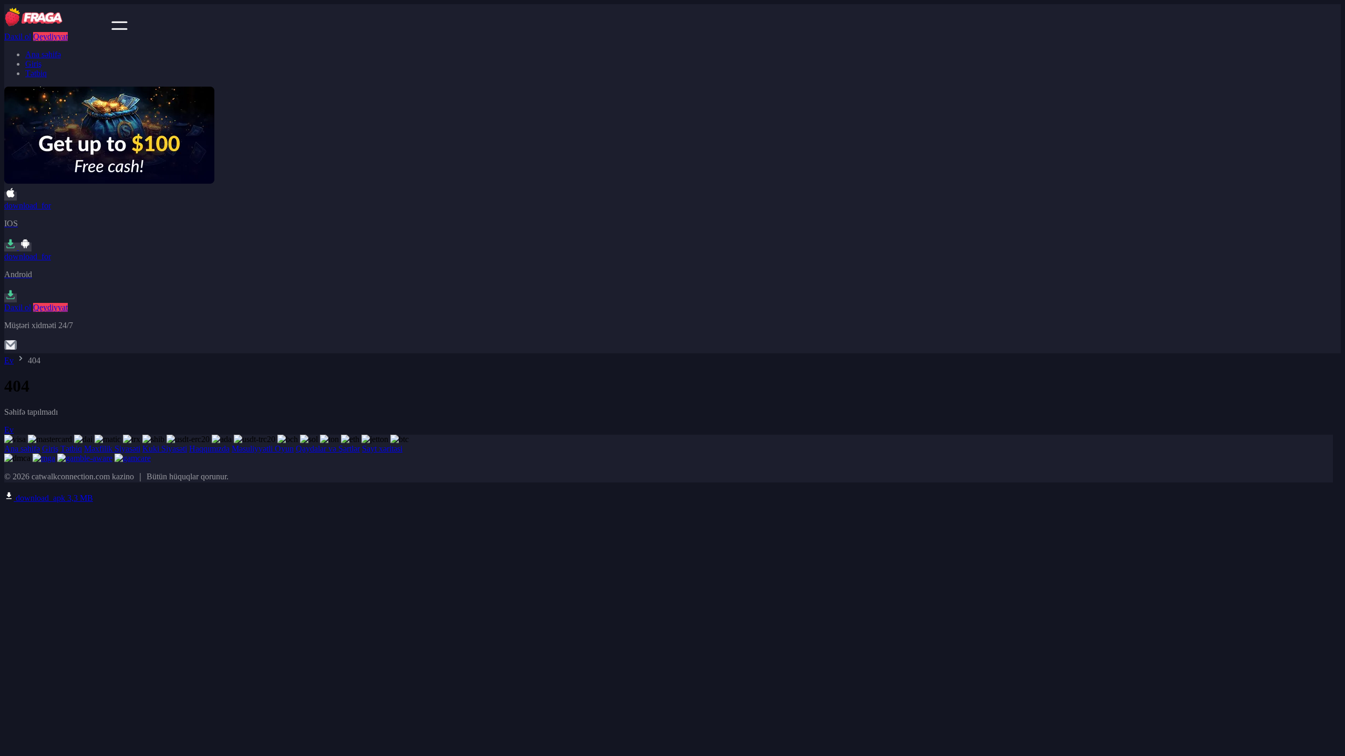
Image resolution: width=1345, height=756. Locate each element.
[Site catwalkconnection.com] (56, 27)
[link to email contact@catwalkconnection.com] (10, 348)
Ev (9, 360)
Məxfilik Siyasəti (112, 448)
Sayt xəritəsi (382, 448)
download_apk (53, 498)
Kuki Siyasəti (164, 448)
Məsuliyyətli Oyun (263, 448)
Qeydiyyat (50, 36)
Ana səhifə (43, 54)
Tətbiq (36, 73)
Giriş (33, 63)
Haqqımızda (209, 448)
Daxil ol (17, 36)
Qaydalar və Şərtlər (328, 448)
